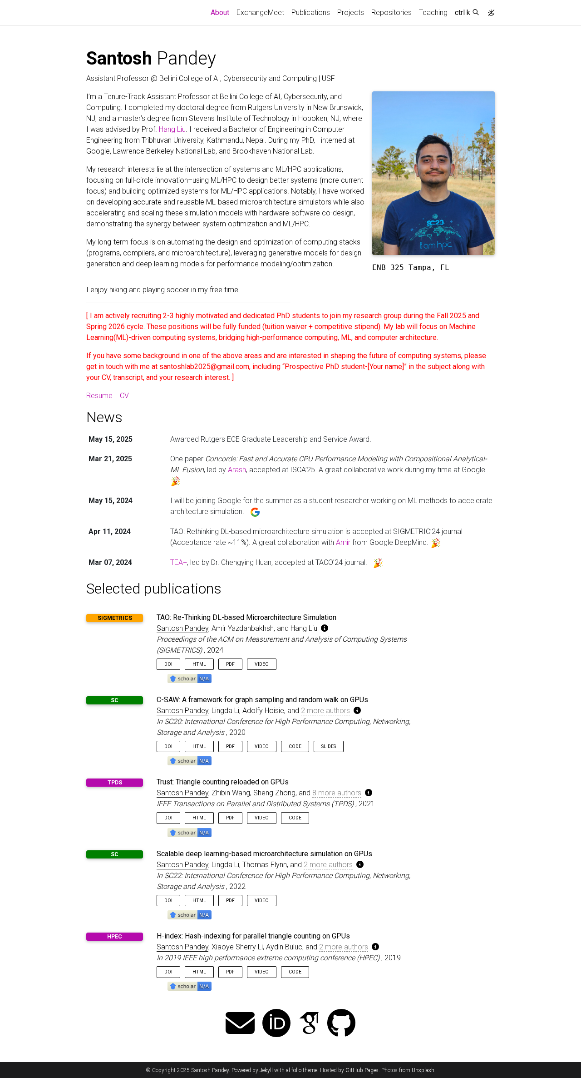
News (104, 417)
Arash (237, 469)
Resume (99, 395)
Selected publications (154, 588)
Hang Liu (172, 129)
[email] (240, 1024)
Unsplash (423, 1070)
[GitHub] (341, 1024)
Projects (350, 12)
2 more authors (325, 710)
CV (124, 395)
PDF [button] (230, 664)
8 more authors (336, 793)
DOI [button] (168, 664)
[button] (189, 678)
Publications (310, 12)
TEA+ (178, 562)
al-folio (293, 1070)
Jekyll (266, 1070)
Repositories (391, 12)
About (222, 12)
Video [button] (262, 664)
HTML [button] (199, 664)
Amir (343, 542)
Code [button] (295, 746)
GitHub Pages (362, 1070)
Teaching (433, 12)
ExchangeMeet (260, 12)
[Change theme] (489, 10)
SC (114, 700)
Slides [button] (328, 746)
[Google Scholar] (309, 1024)
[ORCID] (276, 1024)
